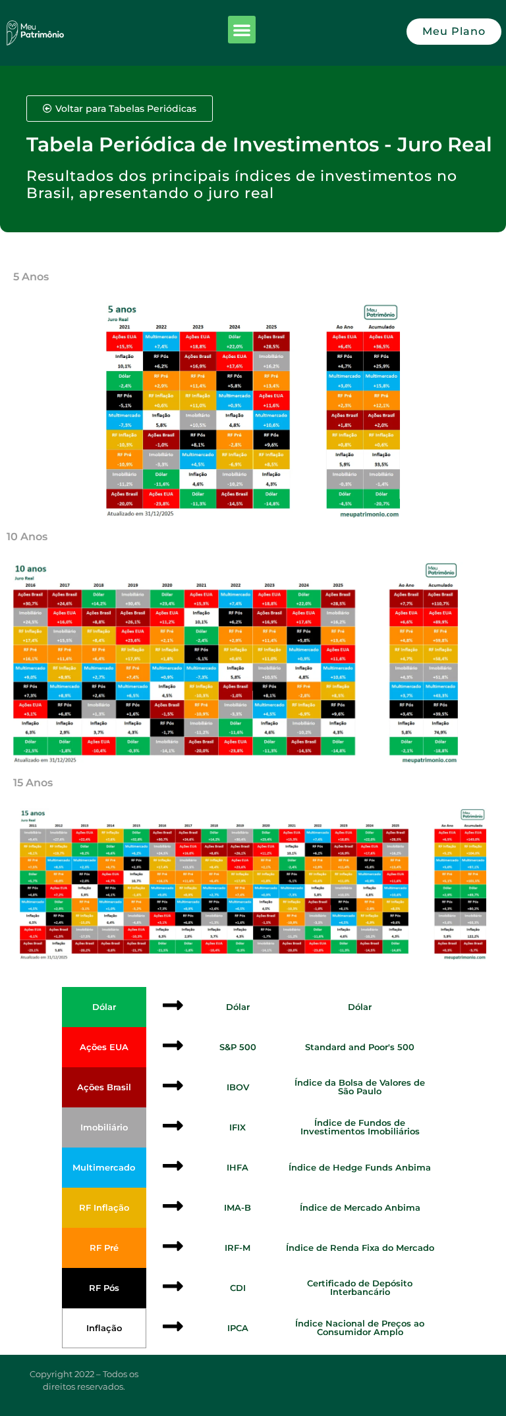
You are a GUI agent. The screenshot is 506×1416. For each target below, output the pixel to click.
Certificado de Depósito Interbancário (359, 1287)
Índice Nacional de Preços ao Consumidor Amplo (359, 1327)
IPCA (237, 1328)
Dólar (238, 1006)
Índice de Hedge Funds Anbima (360, 1167)
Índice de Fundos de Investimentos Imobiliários (360, 1126)
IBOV (238, 1087)
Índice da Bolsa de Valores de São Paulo (360, 1086)
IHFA (237, 1167)
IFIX (237, 1127)
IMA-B (237, 1207)
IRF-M (237, 1247)
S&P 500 (237, 1047)
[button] (242, 29)
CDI (238, 1287)
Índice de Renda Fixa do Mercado (360, 1247)
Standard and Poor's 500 (359, 1047)
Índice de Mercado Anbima (360, 1207)
